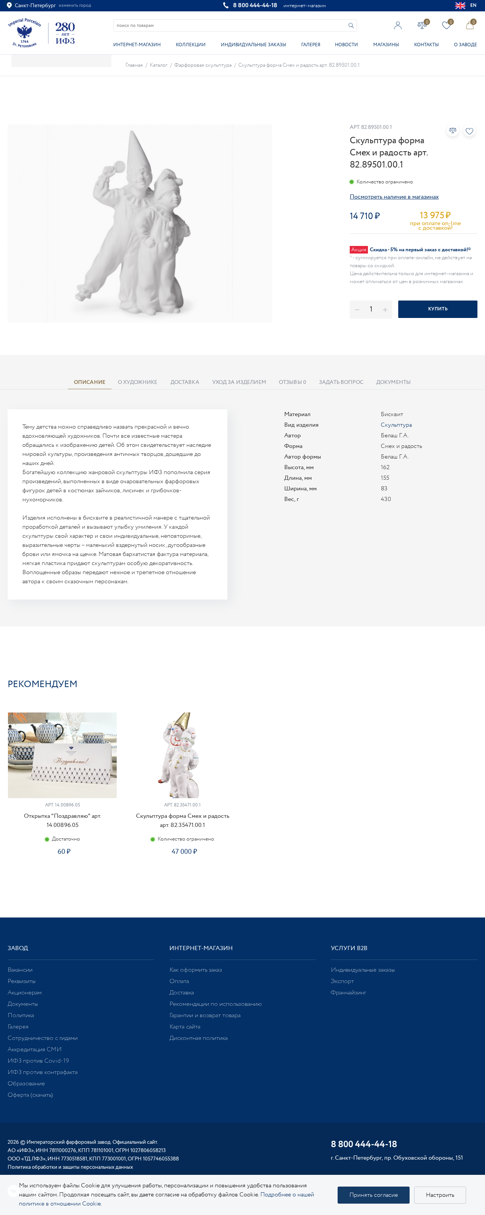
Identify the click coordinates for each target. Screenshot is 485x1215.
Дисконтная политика (198, 1038)
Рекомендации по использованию (215, 1004)
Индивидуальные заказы (253, 45)
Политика (21, 1015)
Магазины (386, 45)
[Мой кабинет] (398, 25)
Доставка (181, 992)
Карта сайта (184, 1026)
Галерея (310, 45)
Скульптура (396, 425)
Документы (23, 1004)
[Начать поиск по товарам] (351, 25)
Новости (346, 45)
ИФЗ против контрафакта (43, 1072)
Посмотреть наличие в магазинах (394, 197)
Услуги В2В (349, 948)
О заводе (465, 45)
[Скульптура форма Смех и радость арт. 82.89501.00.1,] (140, 223)
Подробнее (62, 875)
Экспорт (342, 981)
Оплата (179, 981)
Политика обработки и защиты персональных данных (70, 1167)
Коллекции (191, 45)
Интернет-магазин (137, 45)
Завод (18, 948)
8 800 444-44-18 (255, 5)
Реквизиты (22, 981)
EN (473, 5)
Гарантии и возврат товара (205, 1015)
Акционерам (25, 992)
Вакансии (20, 970)
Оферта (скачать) (30, 1095)
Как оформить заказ (195, 970)
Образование (26, 1083)
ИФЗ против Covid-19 (38, 1061)
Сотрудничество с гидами (43, 1038)
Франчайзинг (348, 992)
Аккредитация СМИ (35, 1049)
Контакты (426, 45)
